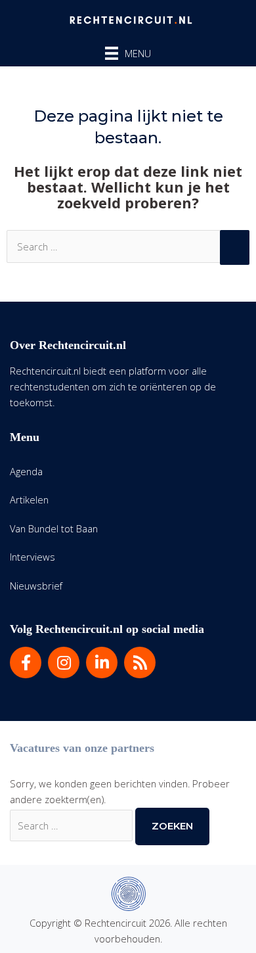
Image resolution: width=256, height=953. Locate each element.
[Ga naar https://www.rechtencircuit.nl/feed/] (140, 662)
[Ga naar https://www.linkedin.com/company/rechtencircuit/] (101, 662)
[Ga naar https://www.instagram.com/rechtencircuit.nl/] (63, 662)
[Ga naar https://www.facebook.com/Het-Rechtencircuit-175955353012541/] (25, 662)
